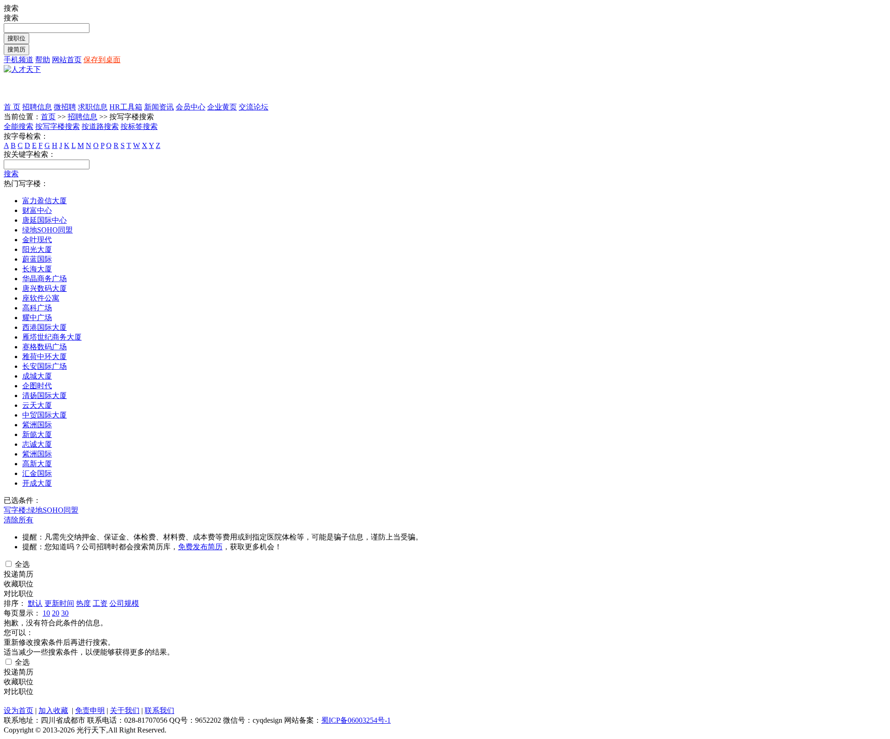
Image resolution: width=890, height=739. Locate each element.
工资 (100, 603)
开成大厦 (37, 483)
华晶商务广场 (44, 279)
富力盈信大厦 (44, 201)
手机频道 (18, 60)
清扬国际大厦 (44, 395)
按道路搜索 (100, 126)
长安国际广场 (44, 366)
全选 (21, 564)
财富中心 (37, 210)
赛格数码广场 (44, 347)
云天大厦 (37, 405)
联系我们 (159, 710)
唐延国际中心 (44, 220)
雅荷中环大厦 (44, 356)
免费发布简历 (200, 547)
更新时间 (59, 603)
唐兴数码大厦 (44, 288)
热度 (83, 603)
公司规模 (124, 603)
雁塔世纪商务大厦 (52, 337)
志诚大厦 (37, 444)
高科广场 (37, 308)
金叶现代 (37, 240)
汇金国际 (37, 473)
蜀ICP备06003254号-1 (356, 720)
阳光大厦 (37, 249)
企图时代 (37, 386)
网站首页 (67, 60)
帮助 (42, 60)
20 (55, 613)
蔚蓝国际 (37, 259)
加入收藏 (53, 710)
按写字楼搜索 (57, 126)
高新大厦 (37, 464)
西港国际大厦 (44, 327)
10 (46, 613)
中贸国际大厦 (44, 415)
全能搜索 (18, 126)
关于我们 (125, 710)
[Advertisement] (112, 89)
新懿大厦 (37, 434)
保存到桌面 (102, 60)
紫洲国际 (37, 425)
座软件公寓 (40, 298)
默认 (35, 603)
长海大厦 (37, 269)
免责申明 (90, 710)
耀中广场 (37, 317)
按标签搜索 (139, 126)
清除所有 (18, 520)
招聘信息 (82, 117)
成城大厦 (37, 376)
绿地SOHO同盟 (47, 230)
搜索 (11, 174)
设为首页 (18, 710)
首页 (48, 117)
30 (65, 613)
